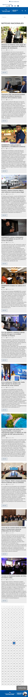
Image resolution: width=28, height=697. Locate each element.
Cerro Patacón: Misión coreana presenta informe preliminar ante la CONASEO (13, 481)
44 (14, 619)
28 (14, 614)
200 (2, 671)
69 (16, 627)
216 (2, 676)
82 (8, 632)
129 (5, 648)
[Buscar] (25, 17)
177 (5, 663)
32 (2, 617)
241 (5, 684)
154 (8, 655)
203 (11, 671)
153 (5, 655)
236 (14, 681)
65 (5, 627)
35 (11, 617)
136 (2, 650)
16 (2, 612)
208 (2, 673)
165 (17, 658)
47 (22, 619)
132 (14, 648)
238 (20, 681)
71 (22, 627)
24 (2, 614)
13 (16, 609)
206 (20, 671)
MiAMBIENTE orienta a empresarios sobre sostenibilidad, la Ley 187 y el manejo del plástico (12, 239)
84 (14, 632)
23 (22, 612)
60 (14, 625)
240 (2, 684)
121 (5, 645)
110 (20, 640)
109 (17, 640)
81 (5, 632)
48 (2, 622)
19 (11, 612)
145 (5, 653)
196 (14, 668)
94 (19, 635)
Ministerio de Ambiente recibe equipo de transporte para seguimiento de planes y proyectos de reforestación (13, 46)
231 (22, 679)
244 (14, 684)
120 (2, 645)
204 (14, 671)
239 (22, 681)
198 (20, 668)
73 (5, 630)
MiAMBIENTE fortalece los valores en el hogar (13, 286)
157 (17, 655)
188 (14, 666)
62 (19, 625)
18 (8, 612)
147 (11, 653)
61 (16, 625)
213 (17, 673)
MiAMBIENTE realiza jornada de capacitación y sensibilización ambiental (13, 145)
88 (2, 635)
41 (5, 619)
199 (22, 668)
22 (19, 612)
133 (17, 648)
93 (16, 635)
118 (20, 643)
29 (16, 614)
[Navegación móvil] (25, 10)
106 (8, 640)
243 (11, 684)
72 (2, 630)
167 (22, 658)
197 (17, 668)
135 (22, 648)
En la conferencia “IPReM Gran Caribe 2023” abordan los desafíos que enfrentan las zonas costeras (13, 383)
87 (22, 632)
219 (11, 676)
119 (22, 643)
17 (5, 612)
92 (14, 635)
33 (5, 617)
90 (8, 635)
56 (2, 625)
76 (14, 630)
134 (20, 648)
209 (5, 673)
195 (11, 668)
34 (8, 617)
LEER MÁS (4, 72)
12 (14, 609)
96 (2, 637)
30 (19, 614)
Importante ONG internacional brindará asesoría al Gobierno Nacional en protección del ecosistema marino (13, 96)
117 (17, 643)
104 (2, 640)
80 (2, 632)
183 (22, 663)
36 (14, 617)
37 (16, 617)
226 (8, 679)
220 (14, 676)
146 (8, 653)
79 (22, 630)
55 (22, 622)
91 (11, 635)
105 (5, 640)
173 (17, 661)
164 (14, 658)
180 (14, 663)
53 (16, 622)
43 (11, 619)
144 (2, 653)
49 (5, 622)
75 (11, 630)
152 (2, 655)
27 (11, 614)
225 (5, 679)
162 (8, 658)
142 (20, 650)
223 (22, 676)
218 (8, 676)
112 (2, 643)
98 (8, 637)
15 (22, 609)
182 (20, 663)
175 (22, 661)
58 (8, 625)
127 (22, 645)
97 (5, 637)
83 (11, 632)
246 (20, 684)
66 (8, 627)
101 (17, 637)
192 (2, 668)
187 (11, 666)
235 (11, 681)
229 (17, 679)
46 (19, 619)
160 (2, 658)
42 (8, 619)
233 (5, 681)
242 (8, 684)
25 (5, 614)
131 (11, 648)
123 (11, 645)
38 (19, 617)
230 (20, 679)
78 (19, 630)
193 (5, 668)
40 (2, 619)
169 (5, 661)
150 (20, 653)
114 (8, 643)
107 (11, 640)
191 (22, 666)
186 (8, 666)
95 (22, 635)
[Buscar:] (14, 17)
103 (22, 637)
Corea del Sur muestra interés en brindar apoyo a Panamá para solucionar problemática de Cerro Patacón (13, 529)
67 (11, 627)
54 (19, 622)
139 (11, 650)
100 (14, 637)
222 (20, 676)
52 (14, 622)
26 (8, 614)
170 (8, 661)
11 (11, 609)
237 (17, 681)
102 (20, 637)
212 (14, 673)
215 (22, 673)
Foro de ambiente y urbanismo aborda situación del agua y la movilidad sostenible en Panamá (12, 334)
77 (16, 630)
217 (5, 676)
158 (20, 655)
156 (14, 655)
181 (17, 663)
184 (2, 666)
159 (22, 655)
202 (8, 671)
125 (17, 645)
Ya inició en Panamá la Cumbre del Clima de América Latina (13, 576)
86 (19, 632)
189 (17, 666)
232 (2, 681)
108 (14, 640)
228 (14, 679)
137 (5, 650)
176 (2, 663)
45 (16, 619)
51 (11, 622)
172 (14, 661)
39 (22, 617)
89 (5, 635)
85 (16, 632)
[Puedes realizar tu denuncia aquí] (25, 694)
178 (8, 663)
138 (8, 650)
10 (8, 609)
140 (14, 650)
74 (8, 630)
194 (8, 668)
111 (22, 640)
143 (22, 650)
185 (5, 666)
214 (20, 673)
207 (22, 671)
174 (20, 661)
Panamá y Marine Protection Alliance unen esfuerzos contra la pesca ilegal (12, 191)
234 (8, 681)
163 (11, 658)
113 (5, 643)
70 (19, 627)
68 (14, 627)
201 (5, 671)
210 (8, 673)
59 (11, 625)
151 (22, 653)
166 (20, 658)
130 (8, 648)
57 (5, 625)
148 (14, 653)
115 (11, 643)
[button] (22, 11)
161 (5, 658)
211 (11, 673)
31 (22, 614)
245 (17, 684)
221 (17, 676)
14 (19, 609)
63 (22, 625)
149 (17, 653)
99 (11, 637)
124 (14, 645)
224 (2, 679)
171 (11, 661)
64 (2, 627)
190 (20, 666)
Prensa (4, 49)
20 (14, 612)
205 (17, 671)
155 (11, 655)
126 (20, 645)
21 (16, 612)
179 (11, 663)
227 (11, 679)
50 (8, 622)
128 (2, 648)
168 (2, 661)
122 (8, 645)
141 (17, 650)
